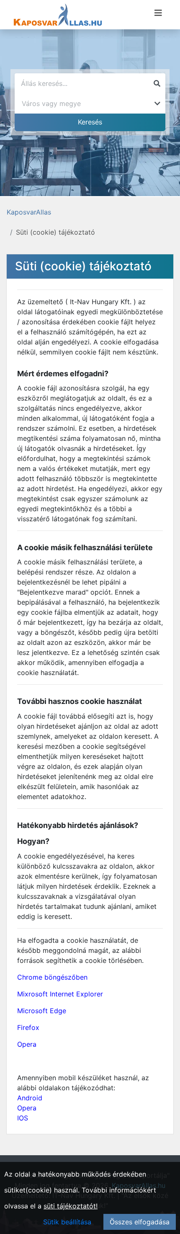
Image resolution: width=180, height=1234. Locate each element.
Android (29, 1098)
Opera (26, 1044)
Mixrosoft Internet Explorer (60, 994)
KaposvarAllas (29, 212)
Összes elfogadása (140, 1222)
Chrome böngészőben (52, 977)
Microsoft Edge (41, 1010)
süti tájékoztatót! (71, 1206)
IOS (22, 1118)
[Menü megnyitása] (158, 13)
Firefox (28, 1027)
